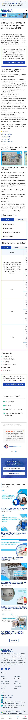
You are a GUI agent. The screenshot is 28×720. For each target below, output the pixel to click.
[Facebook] (2, 669)
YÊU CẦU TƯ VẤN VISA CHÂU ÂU (14, 62)
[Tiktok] (6, 669)
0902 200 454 (7, 1)
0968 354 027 (16, 1)
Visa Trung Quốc (17, 686)
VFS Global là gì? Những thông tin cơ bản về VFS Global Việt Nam (13, 583)
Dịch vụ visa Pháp (7, 134)
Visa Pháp (3, 686)
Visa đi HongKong (5, 681)
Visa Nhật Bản (17, 683)
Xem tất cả (14, 640)
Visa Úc (3, 688)
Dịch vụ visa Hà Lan (7, 141)
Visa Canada (17, 676)
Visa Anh (3, 676)
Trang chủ (3, 19)
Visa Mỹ (16, 681)
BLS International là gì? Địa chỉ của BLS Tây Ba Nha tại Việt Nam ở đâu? (14, 607)
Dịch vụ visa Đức (6, 136)
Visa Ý (15, 688)
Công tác (20, 219)
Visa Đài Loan (4, 678)
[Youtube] (9, 669)
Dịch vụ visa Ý (6, 139)
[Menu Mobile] (26, 11)
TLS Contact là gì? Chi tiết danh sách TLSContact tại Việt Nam (13, 632)
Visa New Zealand (5, 683)
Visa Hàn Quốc (17, 678)
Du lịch (7, 219)
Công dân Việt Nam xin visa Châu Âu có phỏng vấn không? (13, 534)
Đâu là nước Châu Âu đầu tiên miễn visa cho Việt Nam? (12, 558)
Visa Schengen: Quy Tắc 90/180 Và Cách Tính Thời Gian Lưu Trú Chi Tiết (14, 509)
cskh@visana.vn (7, 700)
